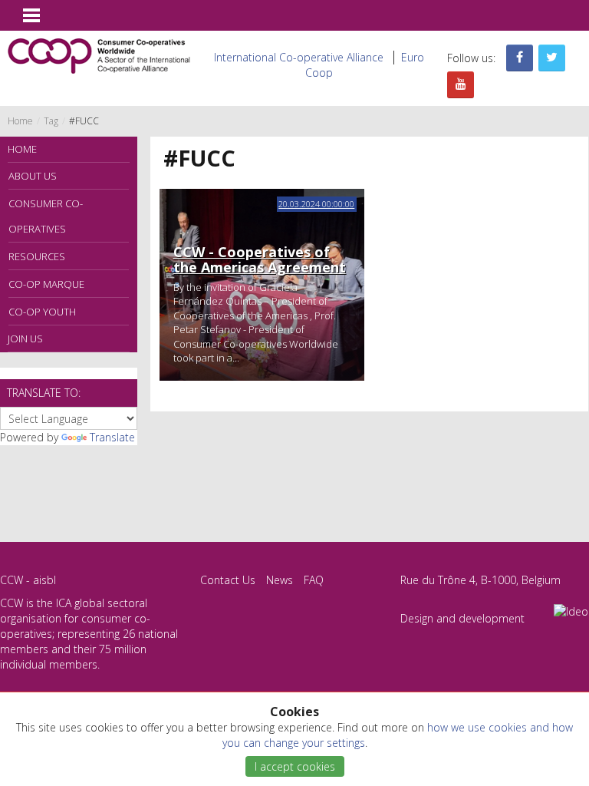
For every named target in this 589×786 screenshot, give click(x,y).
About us (32, 176)
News (279, 580)
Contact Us (227, 580)
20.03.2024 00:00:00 (316, 204)
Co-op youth (42, 312)
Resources (36, 256)
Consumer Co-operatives (45, 216)
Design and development (462, 618)
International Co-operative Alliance (298, 57)
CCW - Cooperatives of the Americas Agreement (259, 259)
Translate (112, 437)
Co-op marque (46, 284)
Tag (51, 120)
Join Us (25, 338)
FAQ (314, 580)
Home (20, 120)
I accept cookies (295, 766)
